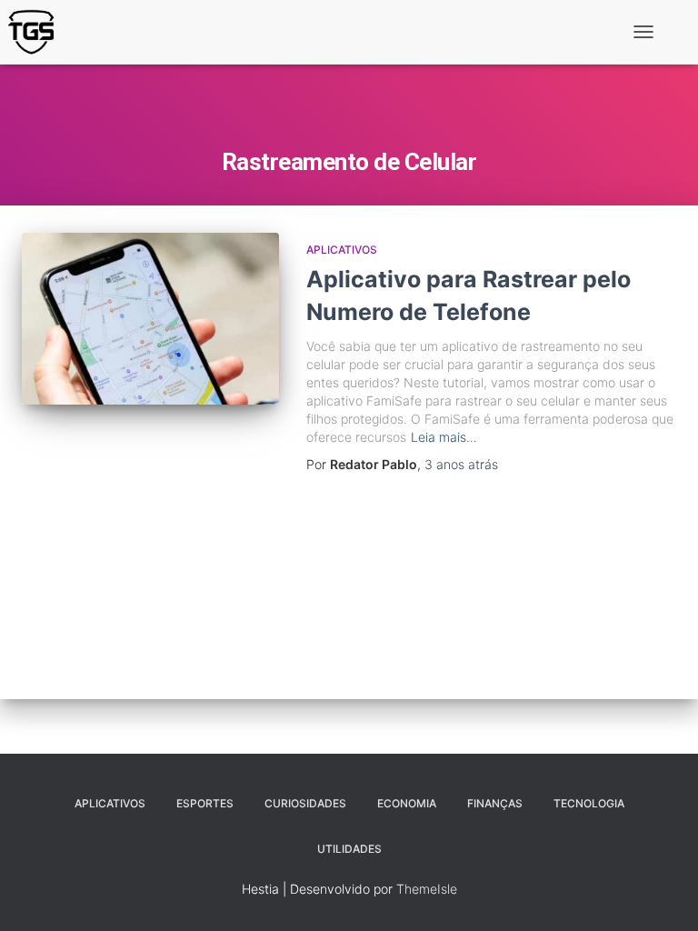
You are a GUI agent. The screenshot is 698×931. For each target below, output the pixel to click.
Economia (406, 803)
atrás (461, 464)
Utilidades (349, 849)
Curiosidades (305, 803)
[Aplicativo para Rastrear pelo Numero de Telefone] (150, 318)
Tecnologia (588, 803)
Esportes (205, 803)
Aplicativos (341, 249)
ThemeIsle (426, 888)
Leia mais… (444, 437)
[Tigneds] (37, 32)
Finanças (495, 803)
